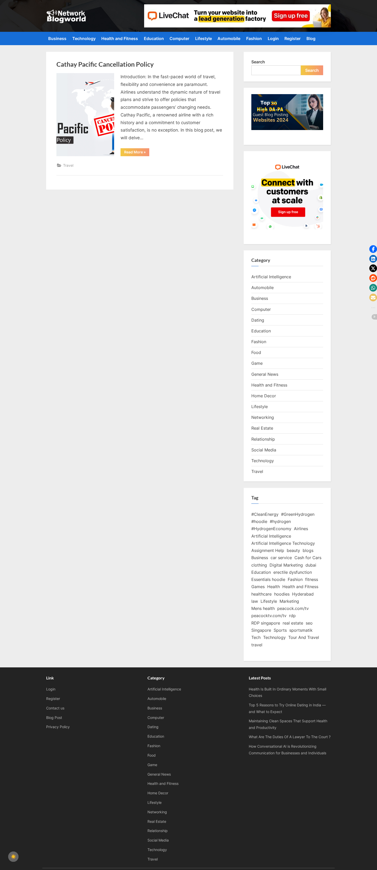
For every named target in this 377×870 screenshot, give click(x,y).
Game (257, 363)
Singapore (261, 630)
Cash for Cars (307, 557)
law (254, 601)
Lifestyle (203, 38)
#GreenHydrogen (297, 514)
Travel (68, 165)
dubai (310, 565)
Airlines (301, 528)
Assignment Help (267, 550)
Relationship (263, 439)
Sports (280, 630)
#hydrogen (280, 521)
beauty (293, 550)
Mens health (263, 608)
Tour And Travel (303, 637)
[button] (373, 249)
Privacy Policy (58, 727)
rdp (292, 615)
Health (273, 586)
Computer (179, 38)
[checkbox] (13, 857)
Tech (256, 637)
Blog (310, 38)
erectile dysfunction (292, 572)
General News (264, 374)
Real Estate (262, 428)
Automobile (228, 38)
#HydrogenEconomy (271, 528)
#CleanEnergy (265, 514)
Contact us (55, 708)
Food (256, 352)
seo (309, 623)
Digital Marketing (286, 565)
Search (258, 61)
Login (273, 38)
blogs (308, 550)
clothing (259, 565)
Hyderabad (303, 594)
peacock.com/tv (293, 608)
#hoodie (259, 521)
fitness (311, 579)
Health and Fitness (119, 38)
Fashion (254, 38)
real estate (293, 623)
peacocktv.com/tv (268, 615)
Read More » (136, 153)
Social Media (263, 449)
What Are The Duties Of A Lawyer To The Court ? (290, 737)
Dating (257, 320)
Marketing (289, 601)
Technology (84, 38)
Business (57, 38)
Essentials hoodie (268, 579)
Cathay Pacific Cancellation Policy (105, 64)
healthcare (261, 594)
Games (258, 586)
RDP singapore (265, 623)
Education (154, 38)
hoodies (282, 594)
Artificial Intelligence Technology (283, 543)
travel (256, 644)
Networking (262, 417)
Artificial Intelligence (271, 276)
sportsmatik (301, 630)
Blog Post (54, 717)
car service (281, 557)
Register (292, 38)
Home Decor (263, 395)
